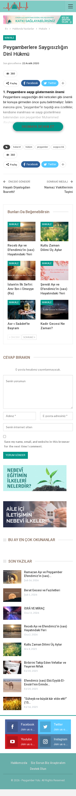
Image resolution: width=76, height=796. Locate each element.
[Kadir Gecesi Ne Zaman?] (54, 309)
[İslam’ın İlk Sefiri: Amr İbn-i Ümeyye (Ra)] (21, 270)
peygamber (42, 147)
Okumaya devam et (38, 126)
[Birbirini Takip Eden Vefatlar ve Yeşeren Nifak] (12, 667)
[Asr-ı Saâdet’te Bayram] (21, 309)
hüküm (29, 147)
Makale (9, 37)
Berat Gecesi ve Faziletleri (42, 590)
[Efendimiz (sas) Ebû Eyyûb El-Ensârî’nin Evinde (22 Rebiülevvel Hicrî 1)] (12, 685)
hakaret (17, 147)
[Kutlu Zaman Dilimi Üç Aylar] (54, 231)
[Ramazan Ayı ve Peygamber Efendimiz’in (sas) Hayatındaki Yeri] (12, 577)
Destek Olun (38, 768)
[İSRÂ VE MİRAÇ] (12, 613)
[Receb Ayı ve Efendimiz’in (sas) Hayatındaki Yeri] (21, 231)
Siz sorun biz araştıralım (48, 763)
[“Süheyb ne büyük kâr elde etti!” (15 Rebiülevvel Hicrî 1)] (12, 703)
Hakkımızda (19, 763)
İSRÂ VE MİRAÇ (34, 608)
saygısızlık (58, 147)
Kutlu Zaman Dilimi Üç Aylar (43, 644)
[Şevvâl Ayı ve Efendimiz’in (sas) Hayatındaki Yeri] (54, 270)
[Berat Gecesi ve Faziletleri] (12, 595)
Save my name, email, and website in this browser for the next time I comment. (37, 444)
